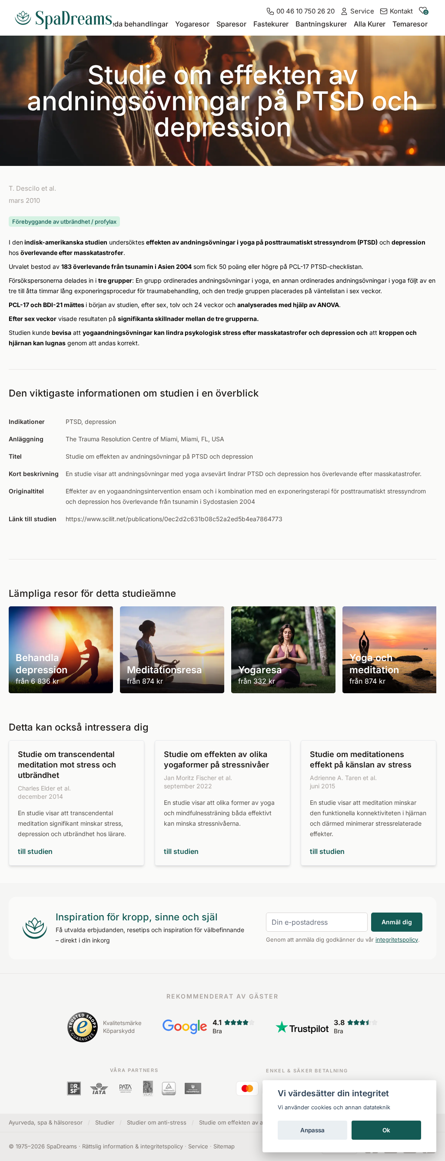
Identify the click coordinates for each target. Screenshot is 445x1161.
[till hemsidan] (66, 16)
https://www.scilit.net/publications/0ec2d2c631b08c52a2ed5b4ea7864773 (174, 519)
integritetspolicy (396, 939)
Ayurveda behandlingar (129, 24)
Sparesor (231, 24)
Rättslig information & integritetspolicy (132, 1146)
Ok (386, 1130)
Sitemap (224, 1146)
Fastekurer (271, 24)
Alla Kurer (369, 24)
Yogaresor (192, 24)
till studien (35, 851)
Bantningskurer (321, 24)
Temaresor (410, 24)
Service (198, 1146)
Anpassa (312, 1130)
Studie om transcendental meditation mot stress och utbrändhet (67, 765)
